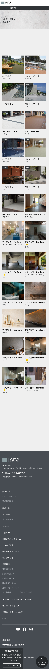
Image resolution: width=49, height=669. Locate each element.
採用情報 (6, 640)
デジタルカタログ (9, 551)
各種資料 (6, 564)
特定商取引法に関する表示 (13, 645)
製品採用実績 (7, 501)
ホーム (4, 8)
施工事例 (6, 514)
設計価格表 (7, 573)
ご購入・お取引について (12, 612)
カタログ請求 (7, 545)
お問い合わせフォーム (11, 539)
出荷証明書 (7, 578)
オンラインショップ (10, 605)
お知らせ (6, 532)
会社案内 (6, 491)
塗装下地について (9, 587)
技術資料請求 (7, 569)
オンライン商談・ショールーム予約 (17, 599)
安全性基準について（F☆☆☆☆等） (17, 592)
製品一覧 (6, 508)
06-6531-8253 (15, 473)
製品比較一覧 (7, 583)
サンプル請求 (7, 558)
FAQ (4, 618)
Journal (5, 526)
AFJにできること (9, 496)
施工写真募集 (7, 519)
